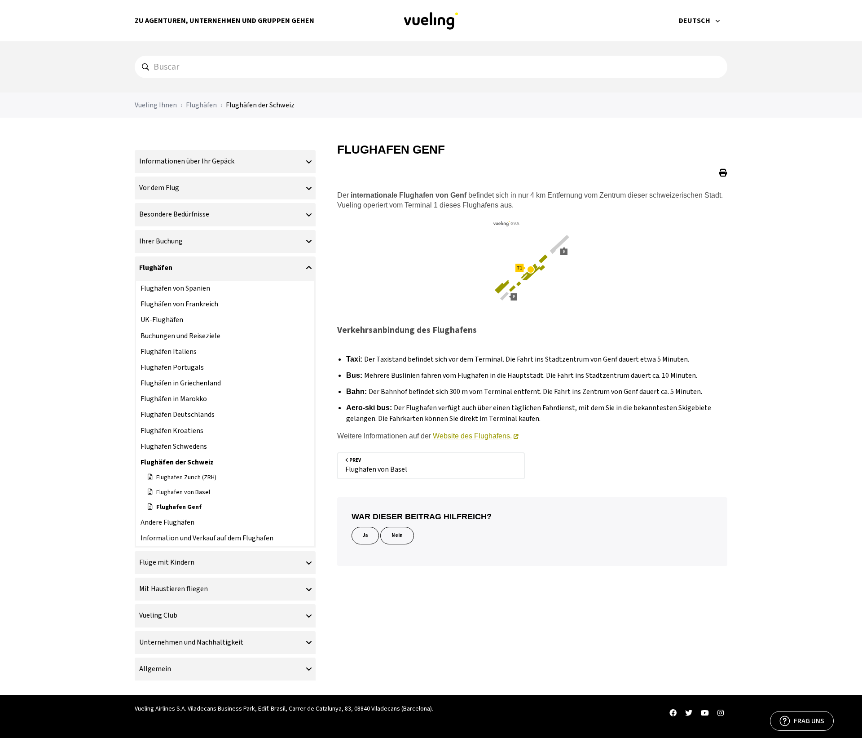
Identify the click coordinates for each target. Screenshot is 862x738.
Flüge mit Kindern (166, 562)
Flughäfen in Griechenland (181, 383)
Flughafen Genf (179, 507)
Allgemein (155, 669)
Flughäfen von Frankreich (179, 304)
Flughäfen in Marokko (174, 399)
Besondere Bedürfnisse (174, 214)
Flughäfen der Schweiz (260, 105)
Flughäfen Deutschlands (178, 415)
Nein (397, 535)
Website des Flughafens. (472, 436)
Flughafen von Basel (183, 492)
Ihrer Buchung (161, 241)
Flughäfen (201, 105)
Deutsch (695, 21)
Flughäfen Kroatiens (172, 431)
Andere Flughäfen (167, 522)
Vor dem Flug (159, 188)
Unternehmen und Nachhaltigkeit (191, 642)
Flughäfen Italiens (169, 352)
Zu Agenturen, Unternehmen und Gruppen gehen (224, 21)
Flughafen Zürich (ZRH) (186, 477)
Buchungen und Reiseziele (180, 336)
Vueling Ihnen (156, 105)
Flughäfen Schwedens (174, 446)
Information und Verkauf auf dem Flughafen (207, 538)
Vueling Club (158, 615)
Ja (365, 535)
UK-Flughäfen (162, 320)
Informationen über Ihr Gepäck (186, 161)
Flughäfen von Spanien (175, 288)
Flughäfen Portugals (172, 367)
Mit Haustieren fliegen (173, 589)
